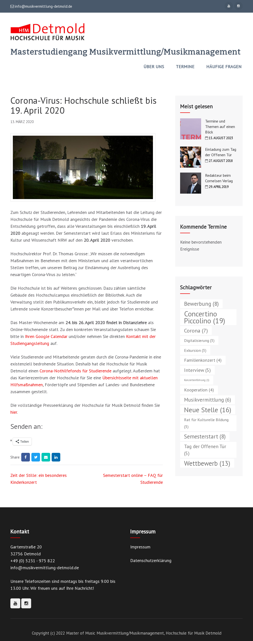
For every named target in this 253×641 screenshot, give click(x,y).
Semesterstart (205, 436)
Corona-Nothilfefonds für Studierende (75, 371)
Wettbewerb (207, 463)
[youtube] (229, 6)
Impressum (140, 547)
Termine (185, 66)
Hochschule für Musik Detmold (193, 633)
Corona (196, 330)
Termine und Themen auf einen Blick (220, 126)
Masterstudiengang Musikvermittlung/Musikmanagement (125, 51)
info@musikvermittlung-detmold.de (43, 6)
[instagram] (238, 6)
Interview (197, 370)
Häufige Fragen (224, 66)
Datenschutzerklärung (150, 560)
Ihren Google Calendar (46, 336)
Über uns (154, 66)
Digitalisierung (199, 340)
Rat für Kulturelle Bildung (206, 423)
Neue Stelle (207, 409)
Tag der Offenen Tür (205, 449)
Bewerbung (201, 303)
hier (13, 412)
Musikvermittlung (207, 399)
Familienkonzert (203, 360)
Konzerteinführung (196, 380)
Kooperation (199, 390)
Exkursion (195, 350)
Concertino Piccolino (204, 317)
